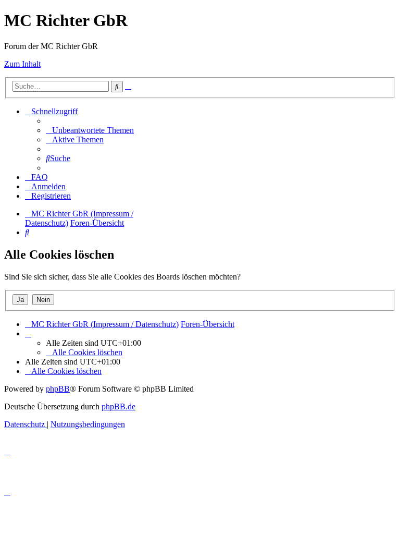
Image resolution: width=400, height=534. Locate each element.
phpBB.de (118, 406)
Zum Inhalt (22, 63)
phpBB (58, 388)
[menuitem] (90, 130)
